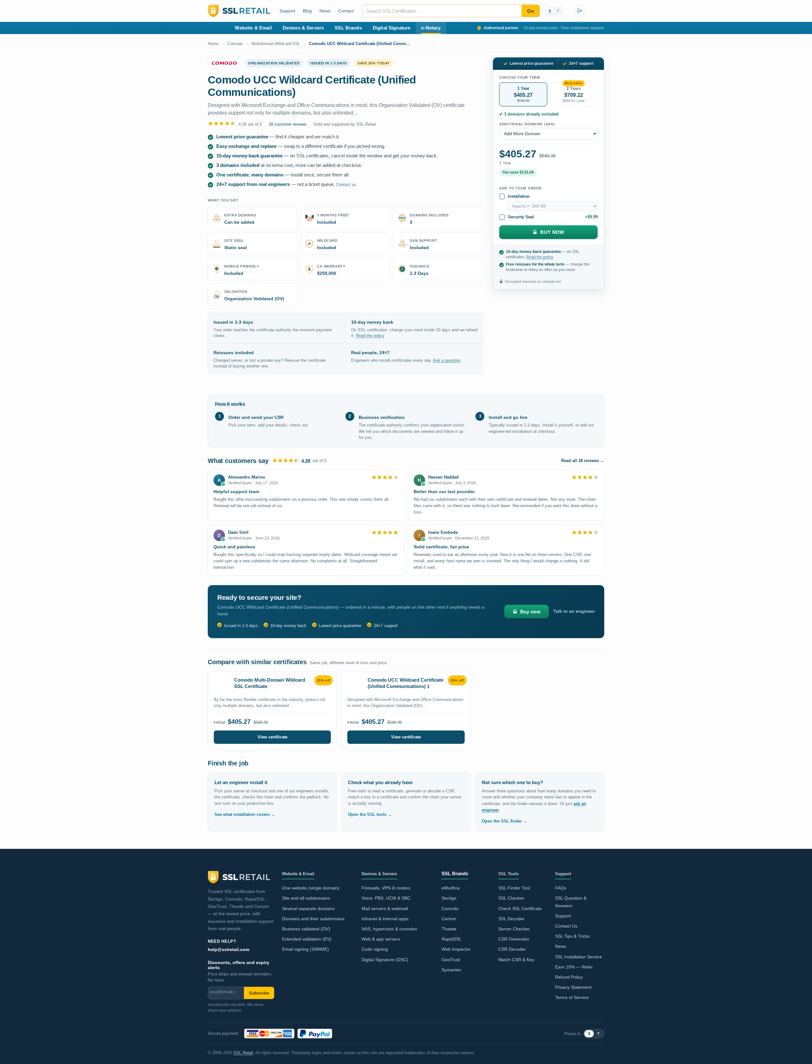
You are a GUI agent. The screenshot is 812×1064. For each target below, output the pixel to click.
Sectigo (449, 898)
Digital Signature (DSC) (385, 959)
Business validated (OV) (306, 929)
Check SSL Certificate (520, 908)
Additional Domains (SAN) (527, 124)
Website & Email (298, 874)
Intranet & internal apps (385, 918)
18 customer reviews (288, 124)
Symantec (452, 970)
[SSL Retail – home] (239, 10)
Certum (449, 918)
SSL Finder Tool (514, 888)
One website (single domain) (310, 888)
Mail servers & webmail (385, 908)
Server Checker (514, 929)
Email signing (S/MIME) (305, 949)
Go (530, 11)
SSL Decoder (511, 918)
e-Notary (431, 27)
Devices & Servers (379, 874)
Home (213, 43)
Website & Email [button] (253, 27)
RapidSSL (452, 939)
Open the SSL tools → (370, 814)
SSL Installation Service (578, 957)
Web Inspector (456, 949)
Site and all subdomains (306, 898)
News (325, 10)
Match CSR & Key (516, 959)
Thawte (449, 929)
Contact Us (566, 926)
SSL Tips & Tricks (572, 936)
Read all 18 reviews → (582, 460)
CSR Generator (513, 939)
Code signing (375, 949)
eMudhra (451, 888)
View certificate (272, 737)
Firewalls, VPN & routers (386, 888)
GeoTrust (451, 959)
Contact (346, 10)
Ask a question (447, 360)
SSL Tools (508, 874)
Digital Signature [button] (392, 27)
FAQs (560, 888)
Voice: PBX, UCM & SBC (386, 898)
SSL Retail (243, 1052)
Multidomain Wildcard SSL (276, 43)
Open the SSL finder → (504, 821)
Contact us (346, 184)
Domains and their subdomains (313, 918)
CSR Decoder (512, 949)
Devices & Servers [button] (303, 27)
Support (287, 10)
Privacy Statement (573, 987)
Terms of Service (572, 997)
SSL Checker (511, 898)
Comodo (235, 43)
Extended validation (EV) (306, 939)
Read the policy (370, 336)
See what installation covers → (244, 814)
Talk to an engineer (574, 611)
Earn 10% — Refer (574, 967)
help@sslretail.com (228, 949)
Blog (307, 10)
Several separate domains (308, 908)
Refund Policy (569, 977)
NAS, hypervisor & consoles (389, 929)
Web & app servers (381, 939)
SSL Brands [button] (348, 27)
